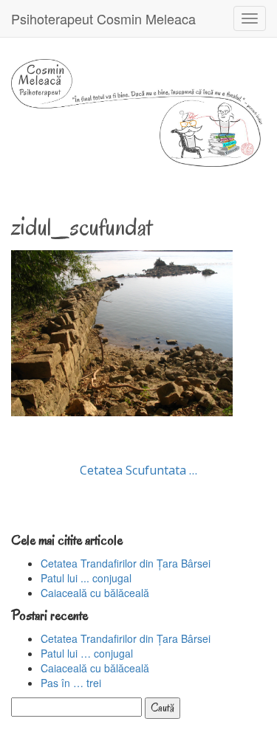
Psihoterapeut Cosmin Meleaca (103, 18)
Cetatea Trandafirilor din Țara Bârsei (126, 563)
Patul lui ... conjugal (86, 578)
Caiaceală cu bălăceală (95, 592)
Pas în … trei (71, 682)
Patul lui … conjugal (87, 653)
